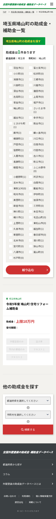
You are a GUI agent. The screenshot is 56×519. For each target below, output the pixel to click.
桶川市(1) (18, 217)
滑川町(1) (38, 240)
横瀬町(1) (18, 138)
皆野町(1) (18, 150)
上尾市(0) (38, 96)
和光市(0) (18, 194)
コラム (6, 474)
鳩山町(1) (18, 108)
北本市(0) (18, 240)
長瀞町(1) (18, 161)
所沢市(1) (38, 177)
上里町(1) (18, 223)
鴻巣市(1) (18, 79)
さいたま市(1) (39, 110)
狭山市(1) (38, 246)
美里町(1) (18, 200)
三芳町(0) (38, 205)
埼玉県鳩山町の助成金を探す (23, 41)
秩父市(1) (38, 161)
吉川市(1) (38, 156)
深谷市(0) (18, 91)
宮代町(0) (18, 246)
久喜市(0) (18, 229)
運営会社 (19, 502)
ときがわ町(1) (19, 125)
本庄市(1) (38, 211)
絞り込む (28, 270)
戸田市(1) (18, 144)
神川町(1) (18, 211)
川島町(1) (18, 85)
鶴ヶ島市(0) (39, 132)
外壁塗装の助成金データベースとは (22, 483)
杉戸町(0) (18, 258)
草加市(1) (18, 102)
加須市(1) (38, 200)
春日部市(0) (39, 234)
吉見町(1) (18, 96)
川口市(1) (38, 138)
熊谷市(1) (38, 123)
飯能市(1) (38, 188)
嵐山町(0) (38, 252)
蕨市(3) (17, 132)
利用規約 (26, 496)
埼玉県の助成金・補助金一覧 (22, 12)
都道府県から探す (12, 464)
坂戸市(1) (38, 102)
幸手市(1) (38, 117)
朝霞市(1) (18, 167)
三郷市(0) (38, 79)
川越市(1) (38, 85)
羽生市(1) (18, 68)
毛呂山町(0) (39, 217)
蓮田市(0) (38, 91)
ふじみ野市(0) (39, 169)
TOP (4, 12)
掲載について (35, 502)
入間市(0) (18, 156)
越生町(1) (38, 229)
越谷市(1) (18, 117)
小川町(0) (18, 73)
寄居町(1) (18, 234)
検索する (29, 429)
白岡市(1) (38, 182)
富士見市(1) (39, 68)
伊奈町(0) (38, 194)
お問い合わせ (10, 496)
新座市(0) (18, 205)
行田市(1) (38, 150)
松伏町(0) (38, 73)
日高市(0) (38, 144)
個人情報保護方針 (44, 496)
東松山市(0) (39, 223)
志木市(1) (18, 182)
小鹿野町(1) (19, 177)
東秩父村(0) (19, 188)
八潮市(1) (18, 252)
